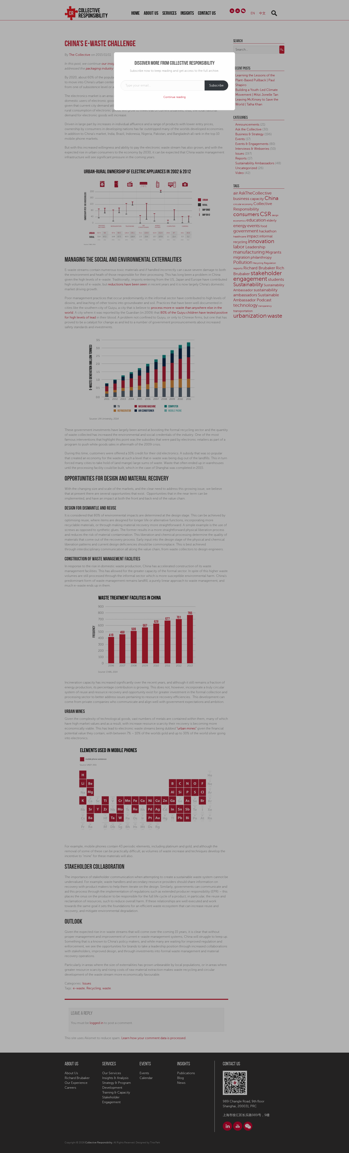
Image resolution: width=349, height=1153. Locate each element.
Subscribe (216, 85)
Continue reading (174, 97)
